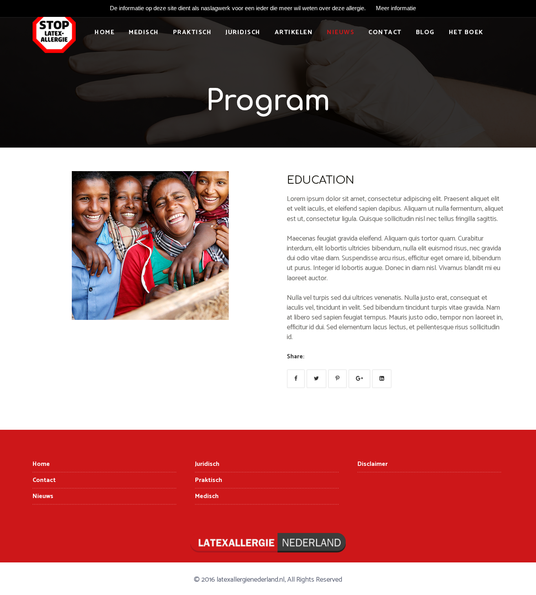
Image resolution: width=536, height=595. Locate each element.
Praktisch (192, 32)
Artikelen (294, 32)
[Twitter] (316, 378)
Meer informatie (396, 8)
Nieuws (340, 32)
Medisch (144, 32)
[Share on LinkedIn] (382, 378)
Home (105, 32)
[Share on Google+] (359, 378)
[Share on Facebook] (296, 378)
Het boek (466, 32)
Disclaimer (372, 464)
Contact (385, 32)
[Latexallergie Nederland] (54, 35)
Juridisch (243, 32)
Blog (425, 32)
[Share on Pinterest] (337, 378)
